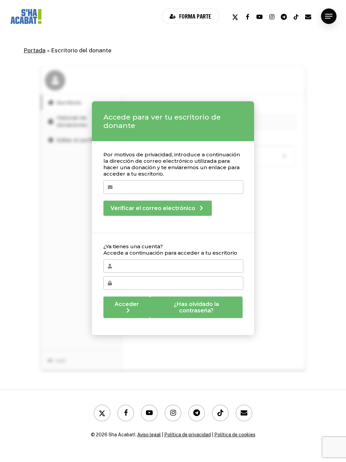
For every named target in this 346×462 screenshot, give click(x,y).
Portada (35, 50)
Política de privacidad (187, 434)
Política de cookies (234, 434)
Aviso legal (149, 434)
